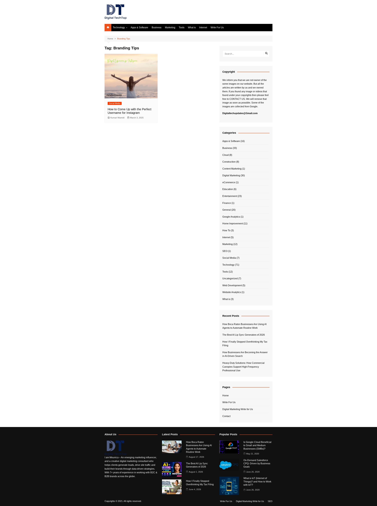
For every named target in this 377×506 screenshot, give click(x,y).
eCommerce (228, 182)
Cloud (225, 155)
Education (227, 189)
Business (156, 27)
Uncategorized (230, 278)
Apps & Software (139, 27)
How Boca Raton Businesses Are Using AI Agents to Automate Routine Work (244, 326)
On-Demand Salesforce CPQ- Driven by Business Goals (256, 463)
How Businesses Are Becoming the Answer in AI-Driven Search (245, 354)
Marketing (170, 27)
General (226, 210)
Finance (226, 203)
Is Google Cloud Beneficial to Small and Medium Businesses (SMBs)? (257, 445)
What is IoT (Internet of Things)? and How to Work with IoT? (257, 481)
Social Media (114, 103)
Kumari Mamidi (117, 117)
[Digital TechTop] (116, 448)
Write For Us (217, 27)
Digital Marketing (231, 175)
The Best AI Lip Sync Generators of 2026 (243, 335)
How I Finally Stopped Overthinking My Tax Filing (244, 343)
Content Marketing (232, 168)
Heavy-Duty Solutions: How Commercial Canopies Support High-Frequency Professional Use (243, 367)
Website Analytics (231, 292)
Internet (203, 27)
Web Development (232, 285)
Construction (229, 162)
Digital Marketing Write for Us (237, 409)
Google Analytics (231, 216)
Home (225, 395)
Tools (181, 27)
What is (192, 27)
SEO (224, 251)
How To (226, 230)
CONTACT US (237, 99)
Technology (119, 27)
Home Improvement (232, 223)
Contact (226, 416)
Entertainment (229, 196)
